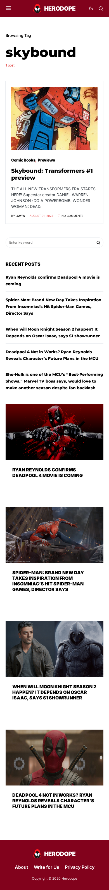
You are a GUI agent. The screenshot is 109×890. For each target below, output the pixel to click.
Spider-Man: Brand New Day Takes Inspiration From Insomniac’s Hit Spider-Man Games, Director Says (53, 306)
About (21, 867)
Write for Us (46, 867)
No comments (72, 215)
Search (98, 243)
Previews (46, 160)
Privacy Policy (79, 867)
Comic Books (23, 160)
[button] (8, 8)
